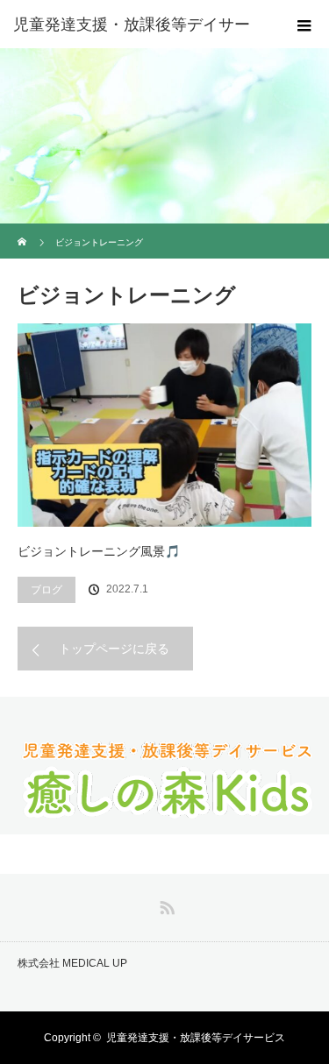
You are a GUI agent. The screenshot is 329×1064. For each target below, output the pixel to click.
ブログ (46, 590)
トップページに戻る (114, 649)
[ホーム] (23, 230)
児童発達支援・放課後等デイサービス (195, 1038)
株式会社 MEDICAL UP (72, 963)
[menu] (304, 24)
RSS (165, 904)
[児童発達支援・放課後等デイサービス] (164, 817)
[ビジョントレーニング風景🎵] (164, 425)
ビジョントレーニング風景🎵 (99, 551)
